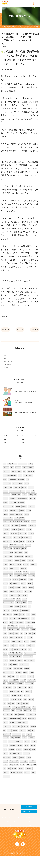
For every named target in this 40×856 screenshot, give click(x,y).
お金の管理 (18, 657)
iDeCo (11, 680)
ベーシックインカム (14, 491)
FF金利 (11, 576)
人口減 (20, 475)
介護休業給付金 (32, 718)
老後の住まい (19, 514)
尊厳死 (33, 618)
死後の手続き (6, 472)
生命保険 (5, 499)
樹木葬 (14, 483)
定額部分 (20, 661)
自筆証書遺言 (23, 526)
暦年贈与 (26, 745)
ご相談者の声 (4, 317)
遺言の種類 (26, 522)
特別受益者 (17, 587)
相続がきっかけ (16, 707)
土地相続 (14, 464)
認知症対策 (19, 745)
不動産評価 (28, 545)
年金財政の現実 (13, 595)
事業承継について (9, 361)
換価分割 (22, 765)
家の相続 (26, 483)
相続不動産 (26, 668)
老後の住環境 (19, 653)
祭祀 (19, 495)
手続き (30, 495)
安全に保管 (19, 711)
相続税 (30, 464)
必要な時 (5, 745)
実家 (4, 684)
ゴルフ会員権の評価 (8, 553)
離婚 (22, 691)
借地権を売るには (26, 707)
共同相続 (31, 587)
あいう (5, 587)
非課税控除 (27, 772)
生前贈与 (17, 560)
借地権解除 (25, 703)
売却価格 (32, 672)
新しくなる (22, 676)
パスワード (30, 637)
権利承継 (5, 591)
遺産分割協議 (14, 533)
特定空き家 (21, 645)
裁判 (11, 765)
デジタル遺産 (19, 637)
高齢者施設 (29, 529)
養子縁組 (23, 583)
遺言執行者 (14, 529)
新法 (9, 703)
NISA (17, 676)
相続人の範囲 (13, 502)
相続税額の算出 (18, 553)
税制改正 (14, 641)
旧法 (4, 703)
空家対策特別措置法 (8, 560)
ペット (9, 730)
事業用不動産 (23, 580)
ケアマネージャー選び (8, 506)
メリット (5, 691)
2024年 (24, 436)
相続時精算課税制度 (8, 556)
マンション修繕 (12, 479)
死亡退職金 (12, 499)
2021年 (6, 443)
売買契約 (5, 637)
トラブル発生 (6, 695)
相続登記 (16, 541)
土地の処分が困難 (29, 684)
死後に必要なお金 (7, 614)
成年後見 (34, 742)
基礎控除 (33, 745)
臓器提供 (5, 661)
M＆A (12, 468)
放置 (23, 734)
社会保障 (20, 483)
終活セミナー (30, 626)
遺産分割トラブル (7, 541)
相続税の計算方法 (22, 464)
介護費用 (12, 514)
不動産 (5, 664)
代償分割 (29, 765)
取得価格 (25, 672)
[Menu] (37, 3)
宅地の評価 (20, 545)
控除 (9, 769)
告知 (11, 622)
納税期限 (13, 772)
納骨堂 (16, 634)
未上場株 (5, 583)
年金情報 (24, 495)
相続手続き (18, 468)
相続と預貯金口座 (7, 537)
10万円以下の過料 (7, 688)
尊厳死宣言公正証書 (30, 622)
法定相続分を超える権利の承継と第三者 (12, 522)
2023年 (6, 439)
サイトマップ (30, 825)
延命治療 (5, 622)
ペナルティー (22, 730)
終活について (7, 358)
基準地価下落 (13, 545)
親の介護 (22, 510)
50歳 (4, 630)
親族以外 (5, 649)
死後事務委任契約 (25, 610)
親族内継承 (6, 468)
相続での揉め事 (27, 711)
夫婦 (18, 691)
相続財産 (5, 765)
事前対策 (31, 699)
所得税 (5, 634)
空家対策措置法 (28, 556)
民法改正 (24, 603)
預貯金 (34, 765)
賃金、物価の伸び (7, 668)
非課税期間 (30, 676)
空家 (14, 734)
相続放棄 (5, 514)
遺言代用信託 (6, 776)
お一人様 (5, 618)
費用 (16, 715)
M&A (17, 568)
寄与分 (16, 518)
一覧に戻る (20, 330)
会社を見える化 (7, 580)
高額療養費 (21, 715)
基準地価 (5, 545)
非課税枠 (5, 680)
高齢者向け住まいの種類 (30, 653)
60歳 (16, 626)
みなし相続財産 (24, 761)
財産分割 (14, 472)
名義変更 (17, 607)
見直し (17, 630)
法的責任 (29, 734)
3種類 (13, 711)
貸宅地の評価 (17, 549)
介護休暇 (5, 722)
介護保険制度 (21, 502)
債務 (4, 769)
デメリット (12, 691)
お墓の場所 (33, 726)
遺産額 (33, 749)
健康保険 (5, 491)
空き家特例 (11, 749)
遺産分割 (5, 761)
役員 (33, 645)
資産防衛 (33, 572)
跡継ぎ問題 (11, 653)
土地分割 (25, 599)
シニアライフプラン (8, 518)
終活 (9, 464)
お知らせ (25, 468)
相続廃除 (24, 506)
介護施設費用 (21, 479)
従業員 (28, 645)
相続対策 (31, 580)
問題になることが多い (8, 603)
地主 (13, 703)
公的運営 (5, 657)
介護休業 (24, 718)
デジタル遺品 (26, 753)
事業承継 (5, 564)
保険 (12, 738)
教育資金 (26, 641)
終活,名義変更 (31, 472)
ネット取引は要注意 (28, 657)
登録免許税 (6, 772)
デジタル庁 (31, 487)
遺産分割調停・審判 (26, 537)
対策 (29, 730)
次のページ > (34, 330)
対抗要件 (24, 587)
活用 (4, 676)
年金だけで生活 (16, 726)
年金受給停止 (6, 495)
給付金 (22, 491)
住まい (5, 742)
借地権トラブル (7, 707)
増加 (34, 711)
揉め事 (34, 707)
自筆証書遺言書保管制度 (9, 599)
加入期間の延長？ (23, 595)
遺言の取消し (6, 526)
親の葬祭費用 (25, 726)
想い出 (19, 753)
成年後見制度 (31, 560)
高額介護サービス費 (31, 715)
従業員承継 (33, 564)
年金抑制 (15, 664)
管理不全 (15, 730)
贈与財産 (14, 769)
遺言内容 (33, 522)
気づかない (28, 691)
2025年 (6, 436)
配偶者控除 (19, 772)
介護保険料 (12, 591)
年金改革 (5, 595)
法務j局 (18, 599)
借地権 (25, 699)
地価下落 (22, 614)
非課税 (33, 772)
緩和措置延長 (27, 749)
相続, (33, 491)
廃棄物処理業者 (7, 757)
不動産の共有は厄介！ (8, 672)
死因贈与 (33, 641)
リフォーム (11, 742)
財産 (17, 761)
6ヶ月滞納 (18, 703)
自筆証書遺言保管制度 (22, 499)
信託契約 (12, 568)
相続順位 (29, 757)
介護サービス (32, 506)
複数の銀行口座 (7, 726)
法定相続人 (15, 757)
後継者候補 (12, 564)
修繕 (13, 676)
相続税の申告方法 (19, 556)
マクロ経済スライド (24, 664)
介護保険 (5, 502)
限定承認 (29, 510)
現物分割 (16, 765)
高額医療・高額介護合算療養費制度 (11, 718)
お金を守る (21, 626)
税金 (10, 664)
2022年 (24, 439)
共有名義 (14, 695)
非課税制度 (17, 738)
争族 (28, 479)
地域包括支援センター (29, 661)
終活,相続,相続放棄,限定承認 (9, 475)
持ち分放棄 (13, 699)
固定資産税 (18, 672)
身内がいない (13, 618)
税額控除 (33, 630)
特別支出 (24, 738)
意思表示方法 (13, 661)
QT (15, 576)
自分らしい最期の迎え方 (23, 618)
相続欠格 (18, 506)
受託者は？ (12, 745)
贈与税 (25, 553)
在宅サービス (19, 742)
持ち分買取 (6, 699)
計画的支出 (31, 738)
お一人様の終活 (15, 610)
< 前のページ (5, 330)
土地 (30, 634)
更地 (9, 676)
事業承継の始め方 (22, 576)
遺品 (4, 730)
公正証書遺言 (15, 526)
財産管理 (31, 468)
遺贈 (24, 472)
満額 (11, 649)
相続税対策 (25, 572)
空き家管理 (21, 529)
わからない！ (6, 641)
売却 (12, 645)
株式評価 (24, 549)
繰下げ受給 (31, 576)
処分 (33, 730)
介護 (21, 634)
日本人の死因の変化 (8, 607)
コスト (18, 734)
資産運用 (5, 576)
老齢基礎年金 (23, 568)
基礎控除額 (20, 769)
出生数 (30, 475)
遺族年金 (14, 495)
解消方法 (20, 695)
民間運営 (12, 657)
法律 (26, 634)
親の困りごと (13, 722)
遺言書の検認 (6, 529)
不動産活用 (23, 680)
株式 (35, 495)
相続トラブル (33, 499)
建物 (34, 634)
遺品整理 (5, 753)
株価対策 (16, 680)
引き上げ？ (19, 591)
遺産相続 (22, 757)
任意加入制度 (18, 572)
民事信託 (23, 560)
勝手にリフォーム (22, 688)
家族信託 (19, 564)
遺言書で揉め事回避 (8, 715)
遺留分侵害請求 (32, 526)
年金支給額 (23, 607)
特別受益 (26, 514)
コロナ (30, 603)
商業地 (28, 614)
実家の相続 (6, 645)
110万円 (5, 749)
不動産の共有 (11, 684)
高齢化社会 (27, 742)
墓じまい (11, 634)
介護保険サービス (14, 510)
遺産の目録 (31, 533)
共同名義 (30, 688)
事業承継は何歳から (8, 572)
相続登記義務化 (19, 684)
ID (24, 637)
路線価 (19, 472)
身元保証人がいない (18, 622)
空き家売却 (18, 749)
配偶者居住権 (17, 537)
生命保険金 (32, 761)
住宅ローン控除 (25, 630)
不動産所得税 (29, 769)
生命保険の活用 (31, 680)
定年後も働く (6, 610)
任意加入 (24, 487)
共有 (15, 688)
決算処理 (11, 587)
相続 (4, 464)
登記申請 (22, 541)
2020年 (24, 443)
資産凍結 (16, 614)
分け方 (19, 699)
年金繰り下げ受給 (7, 487)
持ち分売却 (27, 695)
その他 (6, 367)
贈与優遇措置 (6, 711)
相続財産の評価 (30, 541)
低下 (30, 607)
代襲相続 (5, 510)
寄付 (16, 645)
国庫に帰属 (10, 626)
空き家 (28, 491)
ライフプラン (11, 630)
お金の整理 (6, 738)
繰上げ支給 (15, 580)
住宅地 (33, 614)
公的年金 (5, 568)
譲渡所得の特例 (7, 734)
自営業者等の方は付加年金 (20, 649)
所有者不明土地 (7, 483)
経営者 (30, 649)
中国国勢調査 (17, 487)
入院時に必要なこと (22, 722)
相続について (7, 355)
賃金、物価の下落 (18, 668)
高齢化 (5, 653)
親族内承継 (26, 564)
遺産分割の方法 (22, 533)
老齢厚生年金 (16, 583)
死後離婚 (22, 518)
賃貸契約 (12, 637)
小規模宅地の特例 (7, 549)
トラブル (18, 603)
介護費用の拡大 (28, 591)
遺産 (4, 626)
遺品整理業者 (13, 753)
